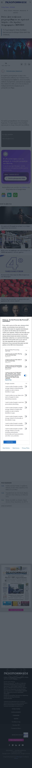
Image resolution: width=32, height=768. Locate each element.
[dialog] (16, 384)
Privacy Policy (25, 448)
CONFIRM (10, 442)
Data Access (16, 448)
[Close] (28, 320)
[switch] (25, 354)
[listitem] (16, 350)
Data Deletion (6, 448)
